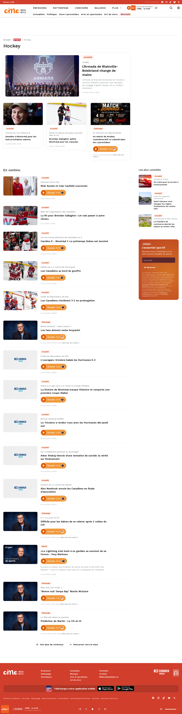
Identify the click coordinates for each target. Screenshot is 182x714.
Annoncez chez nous (109, 698)
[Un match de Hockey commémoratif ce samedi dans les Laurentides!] (110, 114)
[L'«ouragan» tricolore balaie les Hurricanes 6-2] (20, 359)
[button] (79, 709)
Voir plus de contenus (51, 644)
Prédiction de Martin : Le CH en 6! (61, 621)
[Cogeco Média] (161, 674)
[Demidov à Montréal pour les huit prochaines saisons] (23, 114)
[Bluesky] (174, 2)
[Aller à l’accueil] (15, 10)
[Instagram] (166, 2)
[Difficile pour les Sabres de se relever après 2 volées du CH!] (20, 521)
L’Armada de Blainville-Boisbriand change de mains (100, 71)
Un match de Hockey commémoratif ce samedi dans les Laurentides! (109, 139)
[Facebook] (162, 2)
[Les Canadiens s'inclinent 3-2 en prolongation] (20, 300)
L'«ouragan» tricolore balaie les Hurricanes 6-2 (68, 360)
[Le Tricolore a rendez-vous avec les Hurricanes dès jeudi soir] (20, 422)
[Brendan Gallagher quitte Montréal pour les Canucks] (66, 114)
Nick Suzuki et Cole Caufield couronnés (64, 185)
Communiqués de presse (80, 698)
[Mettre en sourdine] (161, 709)
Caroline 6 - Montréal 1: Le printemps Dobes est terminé (74, 241)
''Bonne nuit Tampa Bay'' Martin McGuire (64, 591)
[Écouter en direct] (129, 8)
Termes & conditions (11, 698)
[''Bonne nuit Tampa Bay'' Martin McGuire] (20, 591)
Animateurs (46, 677)
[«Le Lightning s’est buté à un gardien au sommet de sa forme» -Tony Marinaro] (20, 554)
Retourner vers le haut (85, 644)
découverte (125, 14)
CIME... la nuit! (143, 9)
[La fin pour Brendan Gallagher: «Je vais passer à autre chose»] (20, 215)
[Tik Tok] (170, 2)
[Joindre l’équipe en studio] (156, 8)
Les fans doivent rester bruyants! (60, 330)
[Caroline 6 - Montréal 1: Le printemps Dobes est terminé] (20, 241)
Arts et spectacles (78, 677)
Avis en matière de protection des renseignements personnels (156, 284)
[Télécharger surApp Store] (105, 689)
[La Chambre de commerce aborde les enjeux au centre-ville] (145, 220)
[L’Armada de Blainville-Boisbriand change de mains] (42, 76)
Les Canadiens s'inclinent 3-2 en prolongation (68, 300)
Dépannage (35, 698)
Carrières (95, 698)
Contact (103, 674)
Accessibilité (63, 698)
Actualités (75, 671)
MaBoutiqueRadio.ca (108, 677)
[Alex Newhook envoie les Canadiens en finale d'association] (20, 488)
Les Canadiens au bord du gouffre (61, 270)
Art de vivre (75, 680)
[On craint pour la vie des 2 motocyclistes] (145, 181)
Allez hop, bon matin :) (70, 343)
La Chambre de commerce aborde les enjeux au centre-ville (164, 223)
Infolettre (103, 671)
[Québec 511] (176, 675)
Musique (74, 674)
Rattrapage (46, 674)
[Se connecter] (178, 8)
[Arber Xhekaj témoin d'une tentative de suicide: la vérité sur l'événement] (20, 455)
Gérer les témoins (49, 698)
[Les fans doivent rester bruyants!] (20, 330)
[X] (179, 2)
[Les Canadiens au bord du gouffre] (20, 270)
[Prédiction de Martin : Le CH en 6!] (20, 621)
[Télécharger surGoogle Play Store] (125, 689)
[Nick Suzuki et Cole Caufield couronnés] (20, 185)
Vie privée (25, 698)
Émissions (46, 671)
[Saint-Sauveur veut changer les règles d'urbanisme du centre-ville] (145, 198)
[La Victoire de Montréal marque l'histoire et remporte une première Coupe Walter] (20, 389)
